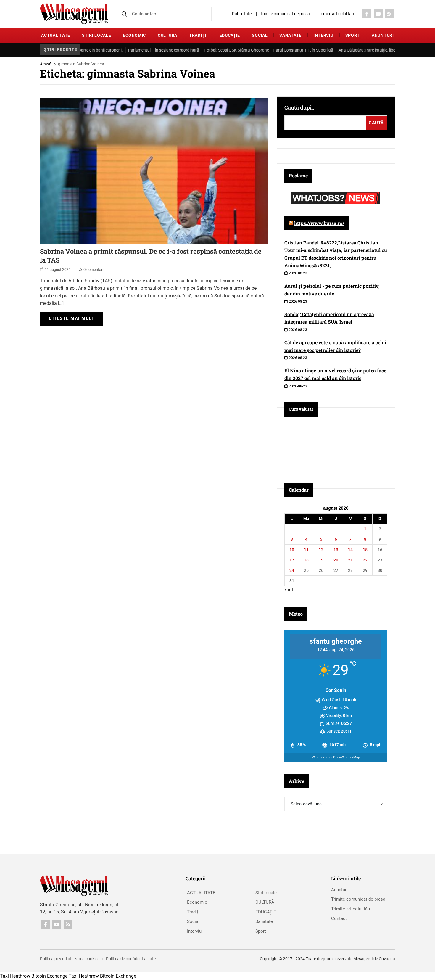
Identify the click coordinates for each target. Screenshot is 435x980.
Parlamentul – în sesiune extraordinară (126, 50)
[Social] (366, 13)
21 (350, 560)
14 (350, 550)
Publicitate (242, 13)
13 (336, 550)
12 (321, 550)
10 (291, 550)
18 (306, 560)
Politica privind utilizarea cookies (69, 958)
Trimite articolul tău (336, 13)
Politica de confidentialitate (131, 958)
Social (260, 35)
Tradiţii (198, 35)
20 (336, 560)
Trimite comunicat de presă (285, 13)
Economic (134, 35)
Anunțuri (383, 35)
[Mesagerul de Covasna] (74, 13)
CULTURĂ (167, 35)
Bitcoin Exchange (49, 976)
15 (365, 550)
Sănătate (290, 35)
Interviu (323, 35)
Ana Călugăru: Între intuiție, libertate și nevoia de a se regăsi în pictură (365, 50)
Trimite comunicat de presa (358, 899)
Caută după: (299, 107)
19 (321, 560)
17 (291, 560)
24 (291, 570)
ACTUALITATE (55, 35)
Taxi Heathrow (15, 976)
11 (306, 550)
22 (365, 560)
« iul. (289, 590)
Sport (352, 35)
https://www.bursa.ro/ (319, 223)
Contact (339, 918)
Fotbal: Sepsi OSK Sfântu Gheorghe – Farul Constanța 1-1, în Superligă (232, 50)
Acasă (45, 64)
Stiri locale (96, 35)
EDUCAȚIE (230, 35)
